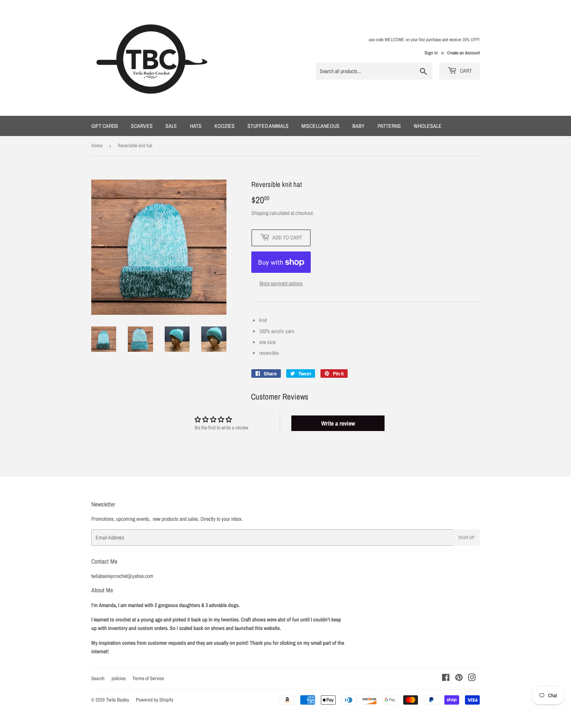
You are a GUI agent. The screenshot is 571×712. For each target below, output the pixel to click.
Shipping (259, 212)
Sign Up (466, 537)
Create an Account (463, 53)
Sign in (431, 53)
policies (118, 678)
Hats (196, 125)
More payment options (281, 283)
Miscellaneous (320, 125)
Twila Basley (117, 699)
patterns (389, 125)
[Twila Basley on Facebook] (446, 678)
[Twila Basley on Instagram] (472, 678)
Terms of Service (148, 678)
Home (97, 145)
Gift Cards (104, 125)
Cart (465, 70)
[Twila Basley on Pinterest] (459, 678)
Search (97, 678)
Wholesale (428, 125)
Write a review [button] (338, 423)
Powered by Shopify (154, 699)
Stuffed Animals (268, 125)
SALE (171, 125)
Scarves (142, 125)
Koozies (224, 125)
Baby (358, 125)
